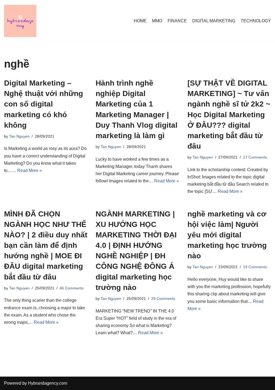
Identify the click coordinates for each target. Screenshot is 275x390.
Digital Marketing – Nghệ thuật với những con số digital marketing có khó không (43, 104)
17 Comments (255, 157)
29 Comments (163, 298)
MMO (157, 21)
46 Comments (72, 288)
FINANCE (177, 21)
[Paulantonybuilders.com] (20, 21)
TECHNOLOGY (256, 21)
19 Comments (255, 267)
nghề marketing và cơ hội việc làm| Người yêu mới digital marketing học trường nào (227, 235)
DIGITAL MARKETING (213, 21)
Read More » (29, 170)
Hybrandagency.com (47, 383)
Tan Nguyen (19, 136)
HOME (140, 21)
